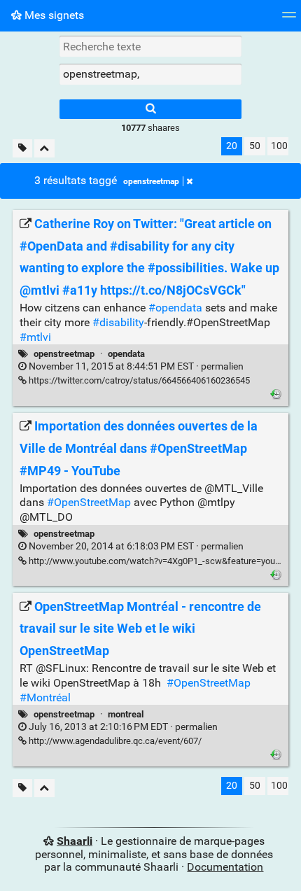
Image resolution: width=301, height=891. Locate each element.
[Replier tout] (44, 148)
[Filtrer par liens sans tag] (22, 148)
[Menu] (289, 19)
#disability (118, 322)
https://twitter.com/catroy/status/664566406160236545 (138, 380)
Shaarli (74, 841)
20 (231, 146)
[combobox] (150, 74)
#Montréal (45, 697)
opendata (126, 354)
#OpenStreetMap (89, 502)
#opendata (175, 307)
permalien (135, 366)
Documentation (225, 867)
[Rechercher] (150, 109)
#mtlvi (35, 337)
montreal (126, 714)
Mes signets (53, 15)
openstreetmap (151, 181)
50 (254, 146)
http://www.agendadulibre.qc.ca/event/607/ (114, 741)
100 (279, 146)
